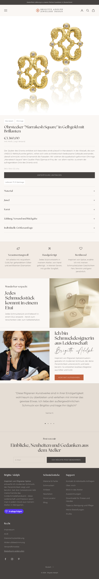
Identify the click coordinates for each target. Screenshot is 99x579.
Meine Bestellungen (75, 509)
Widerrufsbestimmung (14, 542)
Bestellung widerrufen (14, 551)
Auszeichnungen (73, 494)
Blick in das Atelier (74, 490)
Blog (45, 502)
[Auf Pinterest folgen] (19, 559)
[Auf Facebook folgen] (5, 559)
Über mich (71, 485)
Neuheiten (47, 494)
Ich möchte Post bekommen (66, 460)
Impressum (9, 529)
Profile (69, 514)
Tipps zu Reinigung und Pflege (79, 505)
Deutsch (48, 567)
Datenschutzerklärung (14, 538)
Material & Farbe (50, 481)
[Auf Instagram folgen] (12, 559)
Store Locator (49, 498)
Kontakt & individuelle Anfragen (80, 481)
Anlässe (46, 490)
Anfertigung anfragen (49, 175)
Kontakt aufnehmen (69, 377)
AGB (6, 534)
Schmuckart (48, 485)
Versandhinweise (11, 546)
